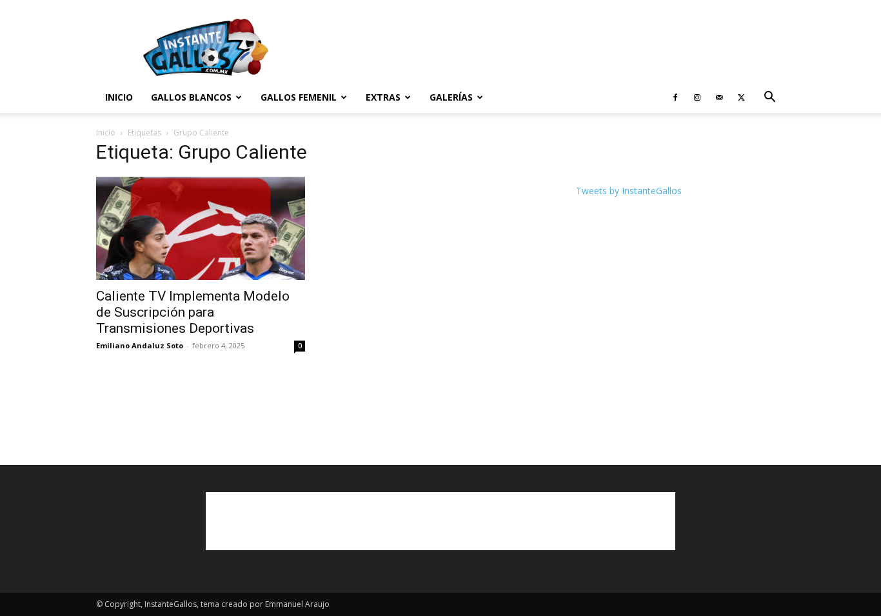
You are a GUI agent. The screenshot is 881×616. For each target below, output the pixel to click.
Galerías (451, 97)
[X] (741, 97)
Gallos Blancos (191, 97)
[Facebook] (675, 97)
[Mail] (719, 97)
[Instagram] (697, 97)
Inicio (119, 97)
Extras (383, 97)
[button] (769, 98)
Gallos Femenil (299, 97)
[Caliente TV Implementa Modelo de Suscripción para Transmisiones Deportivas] (200, 228)
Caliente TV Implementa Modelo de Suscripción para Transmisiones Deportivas (193, 312)
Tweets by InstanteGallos (629, 190)
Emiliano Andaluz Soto (139, 345)
